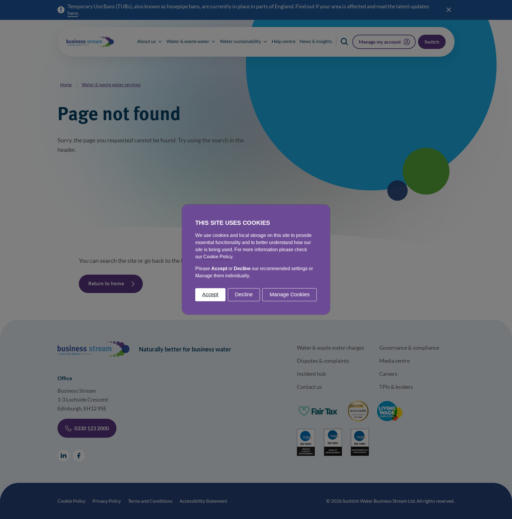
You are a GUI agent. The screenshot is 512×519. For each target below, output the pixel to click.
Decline (244, 294)
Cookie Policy (217, 256)
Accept (210, 294)
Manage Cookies (290, 294)
